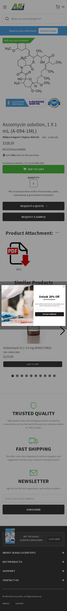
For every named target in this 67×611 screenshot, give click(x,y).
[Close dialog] (64, 287)
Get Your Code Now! (49, 314)
